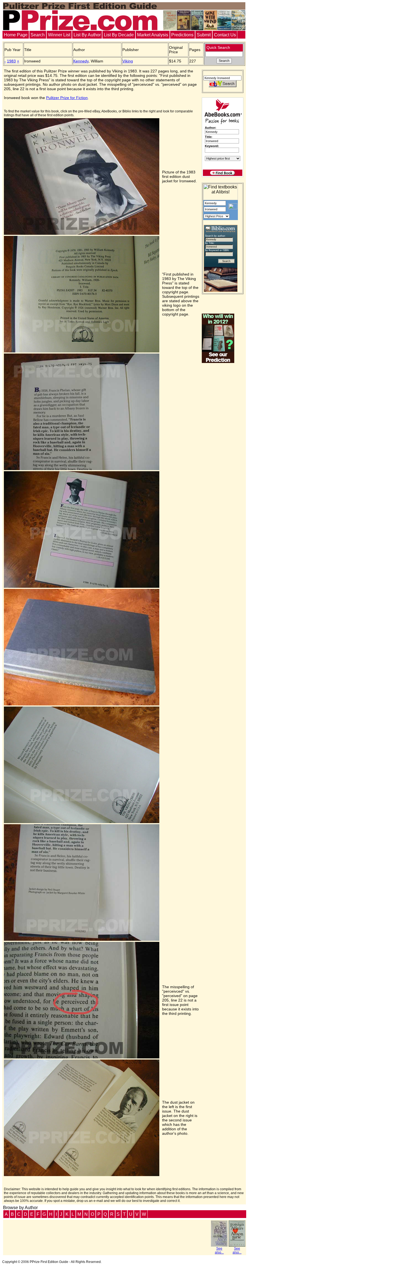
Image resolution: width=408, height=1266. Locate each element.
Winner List (59, 34)
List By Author (87, 34)
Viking (127, 61)
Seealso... (219, 1250)
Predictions (182, 34)
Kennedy (81, 61)
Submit (204, 34)
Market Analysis (152, 34)
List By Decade (119, 34)
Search (38, 34)
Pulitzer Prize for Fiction (67, 97)
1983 (11, 61)
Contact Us (225, 34)
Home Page (15, 34)
